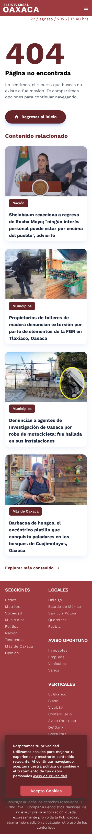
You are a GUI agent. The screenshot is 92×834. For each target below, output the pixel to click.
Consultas (57, 734)
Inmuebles (57, 650)
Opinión (12, 653)
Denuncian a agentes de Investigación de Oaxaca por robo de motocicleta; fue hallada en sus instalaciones (45, 430)
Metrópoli (13, 606)
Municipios (15, 620)
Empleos (56, 657)
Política (12, 626)
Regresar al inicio (39, 116)
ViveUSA (56, 707)
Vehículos (57, 664)
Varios (53, 670)
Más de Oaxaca (19, 646)
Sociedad (13, 613)
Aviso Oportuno (62, 721)
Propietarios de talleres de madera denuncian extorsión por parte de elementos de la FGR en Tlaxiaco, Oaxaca (45, 328)
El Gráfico (57, 694)
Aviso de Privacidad (50, 776)
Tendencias (15, 640)
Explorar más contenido (29, 568)
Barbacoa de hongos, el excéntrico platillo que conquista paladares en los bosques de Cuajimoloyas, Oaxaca (39, 536)
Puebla (54, 626)
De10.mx (56, 727)
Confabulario (60, 714)
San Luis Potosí (62, 613)
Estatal (11, 600)
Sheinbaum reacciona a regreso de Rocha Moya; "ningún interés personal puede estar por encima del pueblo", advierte (46, 225)
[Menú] (86, 8)
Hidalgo (55, 600)
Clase (53, 701)
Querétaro (57, 620)
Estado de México (64, 606)
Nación (11, 633)
